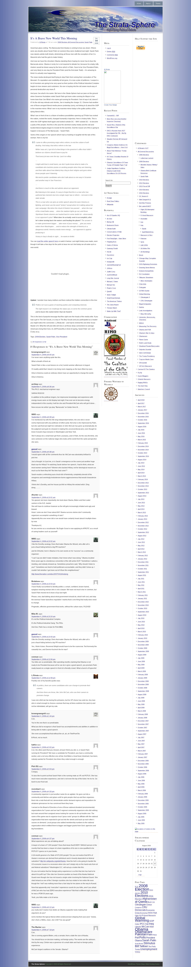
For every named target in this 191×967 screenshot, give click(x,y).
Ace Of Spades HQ (113, 215)
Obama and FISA (145, 329)
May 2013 (141, 506)
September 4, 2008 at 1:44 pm (42, 716)
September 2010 (143, 612)
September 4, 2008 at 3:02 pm (42, 747)
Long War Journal (113, 278)
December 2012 (143, 522)
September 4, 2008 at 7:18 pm (42, 930)
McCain (145, 926)
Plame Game (143, 339)
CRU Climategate (146, 300)
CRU (144, 907)
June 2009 (141, 661)
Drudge (109, 198)
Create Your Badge (110, 105)
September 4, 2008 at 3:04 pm (42, 769)
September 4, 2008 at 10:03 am (43, 584)
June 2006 (141, 780)
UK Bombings (145, 252)
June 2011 (141, 582)
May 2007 (141, 744)
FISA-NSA (142, 284)
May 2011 (141, 585)
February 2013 (143, 516)
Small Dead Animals (113, 298)
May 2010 (141, 625)
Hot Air (109, 252)
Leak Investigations (145, 310)
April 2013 (141, 509)
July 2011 (141, 578)
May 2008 (141, 704)
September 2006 (143, 770)
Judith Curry (111, 271)
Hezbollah (144, 219)
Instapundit (110, 262)
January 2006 (142, 797)
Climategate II (145, 297)
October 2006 (142, 767)
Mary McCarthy (146, 314)
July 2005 (141, 817)
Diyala (144, 228)
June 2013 (141, 502)
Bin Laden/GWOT (145, 206)
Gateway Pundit (112, 248)
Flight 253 (138, 915)
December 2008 (143, 681)
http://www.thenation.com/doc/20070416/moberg (49, 574)
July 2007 (141, 737)
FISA (155, 913)
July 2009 (141, 658)
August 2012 (142, 535)
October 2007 (142, 727)
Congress (138, 907)
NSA (152, 927)
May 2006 (141, 784)
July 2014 (141, 463)
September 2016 (143, 423)
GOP (151, 921)
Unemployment (148, 949)
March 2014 (142, 476)
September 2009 (143, 651)
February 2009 (143, 674)
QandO (109, 291)
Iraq (142, 225)
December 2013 (143, 483)
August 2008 (142, 694)
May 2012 (141, 545)
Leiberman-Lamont (147, 158)
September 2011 (143, 572)
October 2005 (142, 807)
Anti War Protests (145, 203)
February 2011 (143, 595)
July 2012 (141, 539)
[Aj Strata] (112, 103)
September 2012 (143, 532)
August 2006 (142, 774)
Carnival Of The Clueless (146, 369)
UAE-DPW (144, 245)
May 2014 (141, 469)
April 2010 (141, 628)
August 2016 (142, 426)
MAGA (141, 323)
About (148, 3)
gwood (34, 449)
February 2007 (143, 754)
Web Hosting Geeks (153, 964)
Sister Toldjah (111, 295)
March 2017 (142, 406)
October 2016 (142, 420)
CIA (153, 902)
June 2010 (141, 621)
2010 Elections (144, 180)
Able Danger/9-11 (145, 199)
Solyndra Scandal (145, 349)
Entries (111, 51)
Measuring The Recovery (147, 326)
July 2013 (141, 499)
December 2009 (143, 641)
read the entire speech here (47, 241)
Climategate (140, 904)
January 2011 (142, 598)
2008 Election (40, 337)
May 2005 (141, 823)
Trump (137, 949)
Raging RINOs (143, 382)
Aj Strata (107, 69)
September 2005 (143, 810)
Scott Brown (139, 943)
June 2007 (141, 740)
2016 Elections (144, 193)
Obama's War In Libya (146, 333)
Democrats (140, 910)
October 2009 (142, 648)
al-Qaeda (141, 901)
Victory (137, 952)
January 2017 (142, 410)
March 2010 (142, 631)
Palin (149, 934)
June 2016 (141, 433)
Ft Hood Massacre (147, 215)
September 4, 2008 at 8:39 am (42, 417)
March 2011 (142, 592)
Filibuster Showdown (146, 277)
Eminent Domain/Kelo (146, 271)
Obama (141, 929)
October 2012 (142, 529)
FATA (150, 913)
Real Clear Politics (113, 201)
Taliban (143, 946)
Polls (142, 937)
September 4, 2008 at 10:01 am (43, 498)
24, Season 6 (143, 196)
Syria (142, 242)
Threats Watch (112, 308)
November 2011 (143, 565)
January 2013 (142, 519)
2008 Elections (63, 42)
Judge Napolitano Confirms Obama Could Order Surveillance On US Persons (116, 170)
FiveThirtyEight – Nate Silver (116, 238)
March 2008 (142, 711)
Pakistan (143, 238)
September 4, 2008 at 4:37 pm (42, 839)
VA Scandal (143, 363)
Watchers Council (144, 389)
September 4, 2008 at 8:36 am (42, 387)
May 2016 (141, 436)
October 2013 (142, 489)
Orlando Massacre (144, 379)
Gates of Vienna (112, 245)
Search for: (109, 180)
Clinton (149, 905)
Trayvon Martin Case (146, 359)
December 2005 (143, 800)
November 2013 (143, 486)
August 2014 (142, 459)
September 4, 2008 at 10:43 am (43, 637)
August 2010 (142, 615)
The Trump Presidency (147, 356)
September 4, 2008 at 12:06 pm (43, 659)
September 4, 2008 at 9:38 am (42, 452)
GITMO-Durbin (144, 291)
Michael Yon (111, 285)
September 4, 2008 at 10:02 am (43, 541)
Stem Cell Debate (145, 353)
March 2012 (142, 552)
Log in (109, 48)
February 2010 (143, 635)
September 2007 (143, 731)
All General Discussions (76, 42)
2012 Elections (144, 183)
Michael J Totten (112, 281)
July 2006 (141, 777)
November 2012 (143, 526)
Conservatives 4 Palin (114, 232)
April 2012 (141, 549)
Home (139, 3)
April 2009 (141, 668)
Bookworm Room (113, 225)
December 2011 (143, 562)
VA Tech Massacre (145, 366)
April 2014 (141, 473)
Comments (112, 55)
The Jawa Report (113, 304)
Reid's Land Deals (145, 343)
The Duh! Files (143, 386)
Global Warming (144, 294)
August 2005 (142, 813)
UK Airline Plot (145, 248)
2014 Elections (144, 189)
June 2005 (141, 820)
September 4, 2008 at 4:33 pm (42, 792)
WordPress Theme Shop (136, 964)
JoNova (109, 268)
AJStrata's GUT (143, 148)
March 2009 (142, 671)
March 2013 (142, 512)
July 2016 (141, 430)
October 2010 (142, 608)
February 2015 (143, 443)
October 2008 (142, 688)
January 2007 (142, 757)
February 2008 (143, 714)
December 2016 (143, 413)
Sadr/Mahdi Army (148, 232)
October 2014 (142, 453)
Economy (143, 913)
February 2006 (143, 794)
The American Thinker (114, 301)
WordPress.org (112, 58)
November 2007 (143, 724)
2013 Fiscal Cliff (144, 186)
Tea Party (152, 946)
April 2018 (141, 400)
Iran (142, 222)
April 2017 (141, 403)
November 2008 (143, 684)
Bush (150, 902)
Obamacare (143, 336)
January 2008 (142, 717)
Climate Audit (111, 228)
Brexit (141, 255)
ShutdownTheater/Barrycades (149, 346)
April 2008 (141, 707)
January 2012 (142, 559)
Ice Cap (109, 258)
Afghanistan (149, 898)
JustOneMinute (112, 275)
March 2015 (142, 439)
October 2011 (142, 569)
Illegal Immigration (145, 304)
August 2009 (142, 655)
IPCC (142, 924)
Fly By (140, 372)
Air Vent (109, 219)
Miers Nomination (146, 281)
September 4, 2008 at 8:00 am (42, 355)
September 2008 (143, 691)
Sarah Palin (88, 42)
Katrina (141, 307)
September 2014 (143, 456)
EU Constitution (144, 274)
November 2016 (143, 416)
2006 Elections (144, 155)
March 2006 (142, 790)
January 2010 (142, 638)
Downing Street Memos (147, 267)
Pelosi (155, 935)
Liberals (138, 927)
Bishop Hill (110, 222)
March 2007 (142, 751)
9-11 (136, 887)
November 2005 (143, 803)
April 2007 (141, 747)
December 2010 (143, 602)
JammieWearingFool (114, 265)
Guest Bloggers (143, 376)
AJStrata (42, 42)
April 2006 (141, 787)
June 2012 (141, 542)
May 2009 (141, 664)
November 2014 (143, 449)
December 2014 (143, 446)
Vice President (61, 337)
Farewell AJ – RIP (113, 115)
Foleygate (142, 287)
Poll (137, 937)
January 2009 (142, 678)
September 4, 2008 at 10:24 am (43, 617)
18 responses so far (39, 342)
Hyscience (110, 255)
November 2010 (143, 605)
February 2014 (143, 479)
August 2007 (142, 734)
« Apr (140, 875)
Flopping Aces (111, 242)
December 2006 (143, 760)
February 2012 (143, 555)
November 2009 (143, 645)
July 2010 (141, 618)
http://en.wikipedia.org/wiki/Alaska (53, 861)
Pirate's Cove (111, 288)
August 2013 (142, 496)
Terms (158, 3)
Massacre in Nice (146, 235)
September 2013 (143, 492)
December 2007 (143, 721)
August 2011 (142, 575)
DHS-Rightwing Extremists (148, 264)
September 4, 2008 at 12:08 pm (43, 678)
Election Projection (113, 235)
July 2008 (141, 697)
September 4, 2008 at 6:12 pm (42, 907)
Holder (137, 924)
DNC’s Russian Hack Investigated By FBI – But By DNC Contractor (116, 133)
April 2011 (141, 588)
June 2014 (141, 466)
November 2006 (143, 764)
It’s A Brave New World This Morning (53, 38)
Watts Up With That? (114, 311)
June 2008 (141, 701)
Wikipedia (110, 204)
